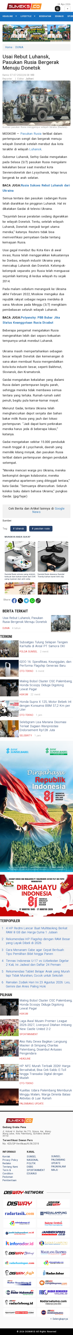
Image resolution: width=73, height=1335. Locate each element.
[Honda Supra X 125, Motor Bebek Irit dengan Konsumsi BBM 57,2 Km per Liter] (9, 708)
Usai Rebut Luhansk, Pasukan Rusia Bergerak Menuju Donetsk (25, 620)
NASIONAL (33, 1160)
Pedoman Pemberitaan (9, 1178)
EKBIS (30, 1167)
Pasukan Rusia (31, 133)
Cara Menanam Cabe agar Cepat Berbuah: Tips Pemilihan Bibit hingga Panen (33, 952)
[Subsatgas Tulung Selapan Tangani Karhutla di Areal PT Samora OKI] (9, 648)
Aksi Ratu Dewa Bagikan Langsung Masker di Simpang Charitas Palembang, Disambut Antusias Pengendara (43, 1047)
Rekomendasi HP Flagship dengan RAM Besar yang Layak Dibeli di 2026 (36, 941)
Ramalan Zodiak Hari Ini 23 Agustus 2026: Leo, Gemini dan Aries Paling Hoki (36, 984)
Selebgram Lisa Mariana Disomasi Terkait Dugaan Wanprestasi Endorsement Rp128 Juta (43, 726)
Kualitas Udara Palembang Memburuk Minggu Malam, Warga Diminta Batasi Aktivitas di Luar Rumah (46, 1094)
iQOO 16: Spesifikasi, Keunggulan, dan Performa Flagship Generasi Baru (45, 664)
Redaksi (7, 1163)
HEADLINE (8, 16)
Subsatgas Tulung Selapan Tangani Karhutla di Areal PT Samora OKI (44, 644)
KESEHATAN (45, 16)
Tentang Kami (10, 1167)
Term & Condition (8, 1171)
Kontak (6, 1156)
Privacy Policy (10, 1160)
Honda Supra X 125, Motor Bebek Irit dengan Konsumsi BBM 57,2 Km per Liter (45, 706)
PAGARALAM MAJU (58, 1168)
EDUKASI (59, 16)
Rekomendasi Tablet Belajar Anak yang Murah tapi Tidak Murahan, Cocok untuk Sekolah (36, 974)
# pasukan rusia (41, 528)
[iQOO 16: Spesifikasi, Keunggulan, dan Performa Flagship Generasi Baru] (9, 668)
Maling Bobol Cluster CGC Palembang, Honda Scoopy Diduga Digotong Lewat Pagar (46, 685)
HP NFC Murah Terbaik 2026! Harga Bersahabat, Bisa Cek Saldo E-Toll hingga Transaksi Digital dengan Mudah (45, 1072)
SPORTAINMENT (36, 1170)
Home (8, 47)
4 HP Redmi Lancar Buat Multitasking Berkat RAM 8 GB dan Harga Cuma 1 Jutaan (34, 930)
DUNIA (19, 47)
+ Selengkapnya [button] (59, 1319)
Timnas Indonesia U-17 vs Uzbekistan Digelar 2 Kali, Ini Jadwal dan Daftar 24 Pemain (35, 963)
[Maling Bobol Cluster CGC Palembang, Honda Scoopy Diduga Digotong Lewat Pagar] (9, 687)
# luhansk (18, 528)
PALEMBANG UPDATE (58, 1161)
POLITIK (31, 1163)
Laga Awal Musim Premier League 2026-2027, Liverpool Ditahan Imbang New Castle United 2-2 (45, 1025)
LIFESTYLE (26, 16)
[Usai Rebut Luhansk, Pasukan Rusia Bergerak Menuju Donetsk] (60, 623)
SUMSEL (31, 1156)
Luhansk (35, 149)
